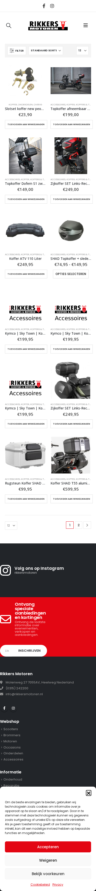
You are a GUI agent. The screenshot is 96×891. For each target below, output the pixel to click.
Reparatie (11, 785)
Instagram (13, 708)
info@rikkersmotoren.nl (24, 694)
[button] (88, 792)
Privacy (57, 884)
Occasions (12, 747)
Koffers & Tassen (40, 179)
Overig (38, 104)
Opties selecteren (70, 274)
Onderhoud (12, 779)
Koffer (13, 104)
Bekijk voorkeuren (48, 873)
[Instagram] (52, 5)
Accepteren (48, 846)
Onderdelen (25, 104)
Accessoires (57, 104)
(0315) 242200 (17, 688)
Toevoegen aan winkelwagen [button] (26, 124)
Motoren (10, 741)
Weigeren (48, 860)
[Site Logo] (48, 25)
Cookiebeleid (40, 884)
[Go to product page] (25, 80)
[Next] (87, 525)
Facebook (4, 708)
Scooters (10, 729)
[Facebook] (44, 5)
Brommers (11, 735)
